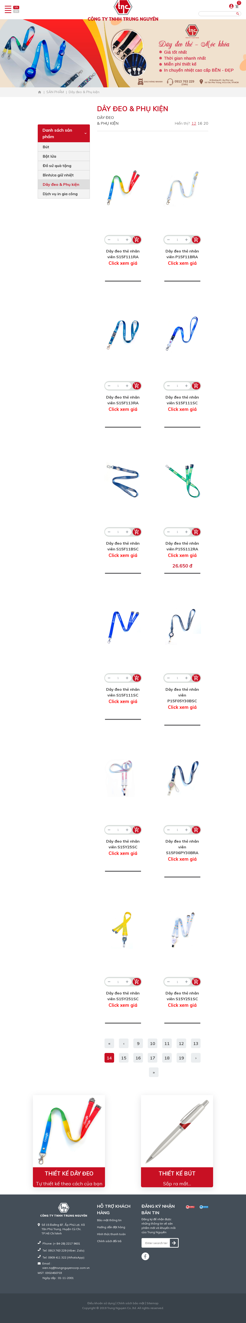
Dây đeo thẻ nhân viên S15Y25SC (123, 847)
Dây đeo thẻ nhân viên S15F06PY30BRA (182, 850)
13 (195, 1043)
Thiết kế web (113, 1312)
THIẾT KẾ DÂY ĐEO (69, 1173)
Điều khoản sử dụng (101, 1303)
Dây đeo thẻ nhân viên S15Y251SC (123, 999)
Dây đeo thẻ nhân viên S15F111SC (182, 403)
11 (167, 1043)
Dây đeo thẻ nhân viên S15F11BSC (123, 549)
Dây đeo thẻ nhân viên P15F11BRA (182, 257)
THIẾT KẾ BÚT (177, 1173)
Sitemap (153, 1303)
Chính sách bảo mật (130, 1303)
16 (199, 123)
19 (181, 1058)
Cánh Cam (135, 1312)
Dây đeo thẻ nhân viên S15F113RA (123, 403)
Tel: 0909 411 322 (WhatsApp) (63, 1257)
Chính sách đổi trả (109, 1241)
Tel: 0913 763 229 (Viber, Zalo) (63, 1250)
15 (123, 1058)
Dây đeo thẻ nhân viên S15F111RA (123, 257)
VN (16, 7)
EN (16, 11)
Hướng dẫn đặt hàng (111, 1227)
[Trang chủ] (40, 92)
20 (205, 123)
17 (152, 1058)
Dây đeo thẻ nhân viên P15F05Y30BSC (182, 698)
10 (152, 1043)
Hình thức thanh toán (111, 1234)
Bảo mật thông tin (109, 1220)
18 (167, 1058)
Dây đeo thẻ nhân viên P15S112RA (182, 549)
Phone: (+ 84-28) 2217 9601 (61, 1243)
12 (193, 123)
